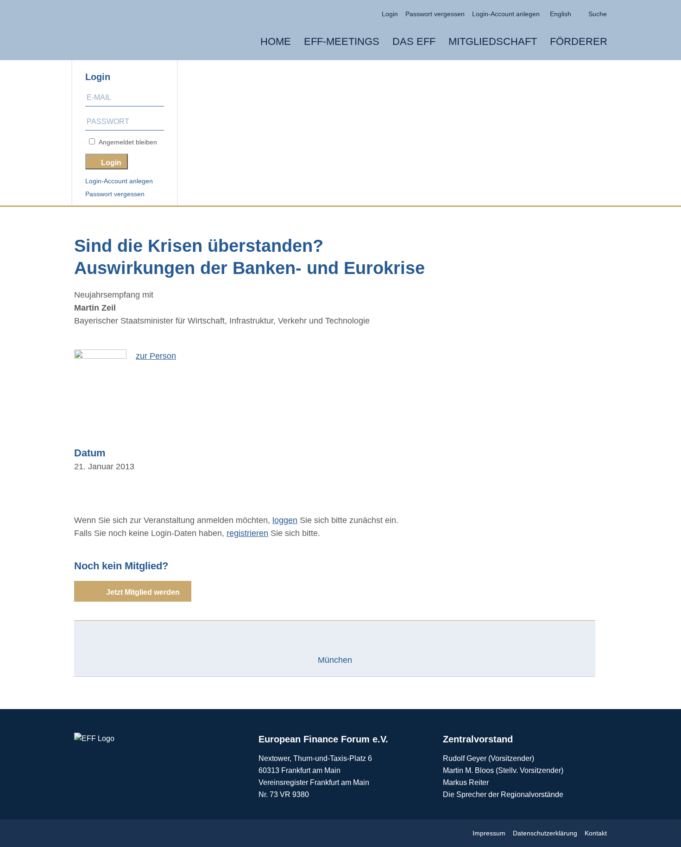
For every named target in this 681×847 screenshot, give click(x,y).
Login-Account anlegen (119, 181)
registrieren (247, 533)
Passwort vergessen (115, 194)
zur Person (156, 356)
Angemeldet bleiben (126, 142)
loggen (284, 520)
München (335, 660)
